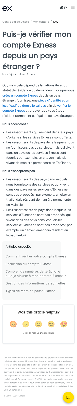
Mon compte (41, 22)
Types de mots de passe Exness (30, 291)
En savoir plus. (15, 390)
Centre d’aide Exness (15, 22)
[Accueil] (12, 8)
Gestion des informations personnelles (36, 283)
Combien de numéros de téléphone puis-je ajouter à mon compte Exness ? (36, 274)
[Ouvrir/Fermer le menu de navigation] (73, 7)
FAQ (55, 22)
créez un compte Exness (20, 95)
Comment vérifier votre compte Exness (36, 256)
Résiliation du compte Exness (28, 264)
